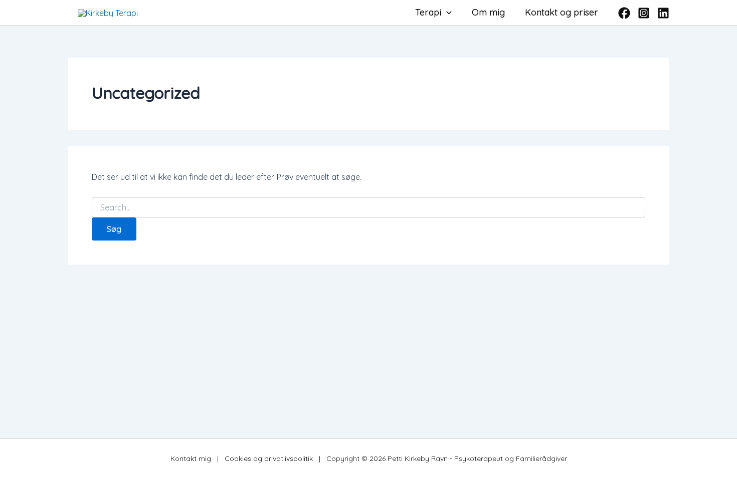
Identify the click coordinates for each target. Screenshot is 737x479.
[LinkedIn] (663, 13)
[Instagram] (644, 13)
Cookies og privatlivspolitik (269, 458)
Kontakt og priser (561, 12)
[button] (446, 12)
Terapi (428, 12)
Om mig (488, 12)
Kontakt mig (190, 458)
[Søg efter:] (368, 207)
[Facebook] (624, 13)
